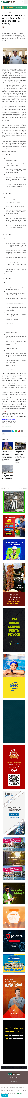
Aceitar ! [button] (5, 1095)
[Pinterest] (19, 431)
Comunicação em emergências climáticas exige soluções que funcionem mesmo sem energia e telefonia (20, 456)
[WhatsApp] (16, 431)
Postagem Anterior (5, 488)
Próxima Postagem (22, 488)
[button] (1, 2)
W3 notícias (11, 12)
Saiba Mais (19, 1093)
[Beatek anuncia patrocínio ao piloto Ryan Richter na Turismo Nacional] (7, 469)
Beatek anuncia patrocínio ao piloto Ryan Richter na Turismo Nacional (7, 476)
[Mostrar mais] (3, 433)
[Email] (22, 431)
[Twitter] (13, 431)
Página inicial (5, 12)
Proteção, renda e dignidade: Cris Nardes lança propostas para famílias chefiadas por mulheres (7, 455)
